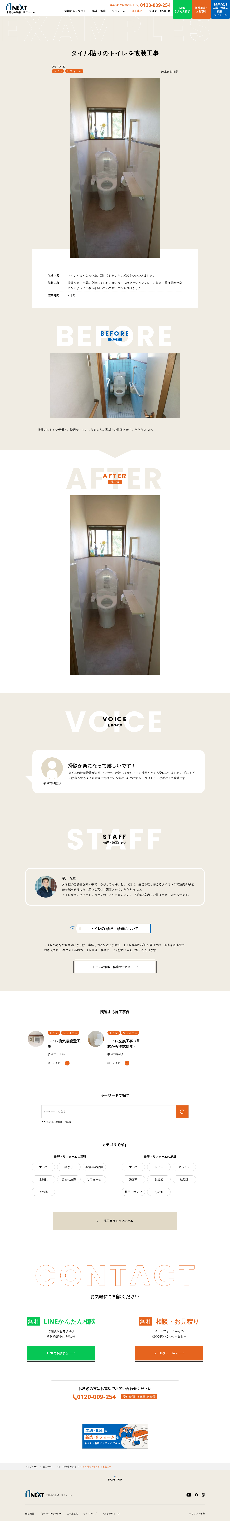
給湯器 (184, 1179)
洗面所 (133, 1179)
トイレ (58, 71)
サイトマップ (90, 1513)
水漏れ (43, 1179)
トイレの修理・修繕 (66, 1466)
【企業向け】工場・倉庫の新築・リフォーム (220, 10)
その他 (43, 1192)
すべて (43, 1167)
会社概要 (29, 1513)
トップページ (31, 1466)
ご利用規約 (72, 1513)
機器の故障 (68, 1179)
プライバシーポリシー (50, 1513)
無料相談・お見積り (201, 9)
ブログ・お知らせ (159, 10)
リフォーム (118, 10)
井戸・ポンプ (133, 1192)
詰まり (69, 1167)
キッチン (184, 1167)
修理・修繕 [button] (99, 11)
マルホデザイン (110, 1513)
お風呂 (159, 1179)
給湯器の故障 (94, 1167)
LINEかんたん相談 (182, 9)
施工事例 (137, 10)
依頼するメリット (75, 10)
